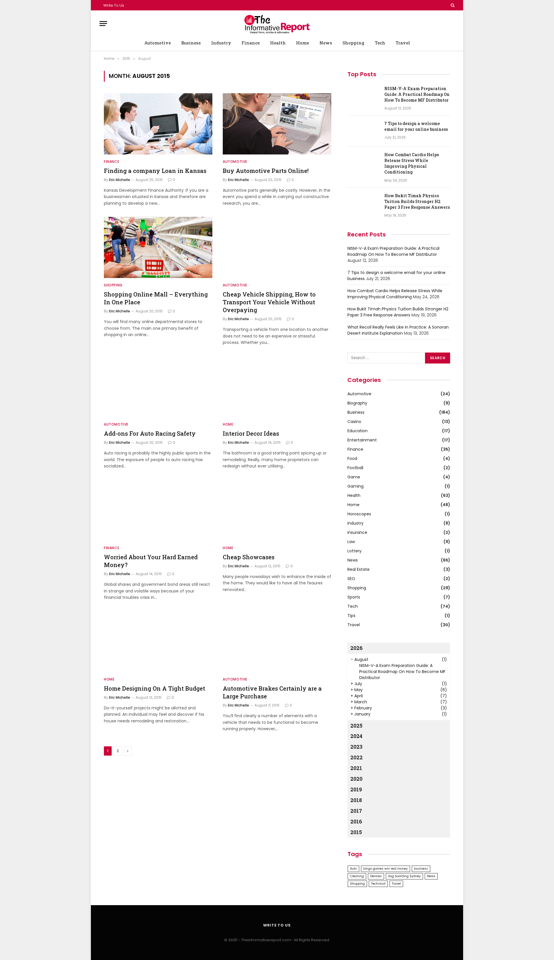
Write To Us (113, 5)
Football (355, 468)
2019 (356, 789)
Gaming (355, 486)
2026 (356, 647)
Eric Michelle (119, 179)
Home (302, 43)
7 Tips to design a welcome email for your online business (416, 126)
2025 (356, 725)
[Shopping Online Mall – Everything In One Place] (158, 247)
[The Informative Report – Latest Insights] (277, 23)
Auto (353, 868)
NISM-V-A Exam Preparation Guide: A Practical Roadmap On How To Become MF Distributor (417, 94)
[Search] (452, 5)
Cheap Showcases (248, 557)
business (421, 868)
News (325, 43)
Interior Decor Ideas (251, 433)
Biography (357, 403)
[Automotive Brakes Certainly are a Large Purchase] (277, 641)
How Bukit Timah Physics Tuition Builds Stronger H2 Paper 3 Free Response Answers (417, 201)
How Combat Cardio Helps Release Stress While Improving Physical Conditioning (411, 163)
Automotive (157, 43)
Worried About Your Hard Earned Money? (151, 560)
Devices (376, 876)
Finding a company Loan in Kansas (155, 170)
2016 (356, 821)
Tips (351, 615)
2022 (356, 757)
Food (352, 458)
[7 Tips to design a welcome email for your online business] (363, 131)
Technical (378, 883)
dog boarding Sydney (404, 876)
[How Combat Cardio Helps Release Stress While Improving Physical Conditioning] (363, 162)
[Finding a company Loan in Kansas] (158, 123)
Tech (380, 43)
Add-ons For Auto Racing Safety (150, 433)
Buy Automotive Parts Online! (266, 170)
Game (353, 477)
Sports (353, 597)
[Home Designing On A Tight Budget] (158, 641)
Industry (221, 43)
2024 (356, 735)
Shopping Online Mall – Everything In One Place (156, 298)
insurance (357, 532)
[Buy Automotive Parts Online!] (277, 123)
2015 (356, 832)
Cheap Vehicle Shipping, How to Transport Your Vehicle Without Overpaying (269, 302)
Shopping (353, 43)
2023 (356, 746)
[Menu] (103, 23)
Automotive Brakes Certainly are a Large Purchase (272, 692)
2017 (356, 810)
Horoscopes (359, 514)
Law (351, 542)
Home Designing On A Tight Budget (154, 688)
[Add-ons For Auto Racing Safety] (158, 386)
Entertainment (362, 440)
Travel (403, 43)
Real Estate (358, 569)
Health (278, 43)
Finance (251, 43)
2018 (356, 800)
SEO (351, 578)
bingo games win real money (385, 868)
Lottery (354, 551)
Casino (354, 421)
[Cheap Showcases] (277, 510)
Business (191, 43)
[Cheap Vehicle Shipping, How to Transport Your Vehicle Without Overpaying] (277, 247)
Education (357, 431)
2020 (356, 778)
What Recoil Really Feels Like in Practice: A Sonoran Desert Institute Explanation (398, 330)
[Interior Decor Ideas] (277, 386)
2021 (356, 768)
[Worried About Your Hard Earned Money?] (158, 510)
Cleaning (357, 876)
